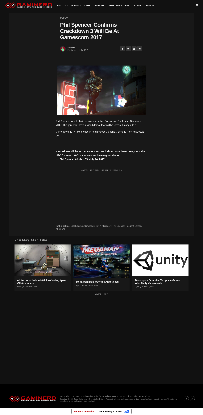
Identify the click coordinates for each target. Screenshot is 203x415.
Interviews (114, 5)
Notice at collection (84, 411)
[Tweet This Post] (128, 48)
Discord (150, 5)
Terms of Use (144, 396)
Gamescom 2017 (92, 226)
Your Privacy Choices (110, 411)
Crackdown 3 (77, 226)
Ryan (72, 48)
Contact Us (77, 396)
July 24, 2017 (97, 159)
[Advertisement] (101, 191)
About (68, 396)
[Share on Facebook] (122, 48)
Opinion (137, 5)
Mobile (87, 5)
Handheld (99, 5)
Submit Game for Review (115, 396)
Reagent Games (133, 226)
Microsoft (107, 226)
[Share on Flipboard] (134, 48)
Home (58, 5)
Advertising (88, 396)
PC (65, 5)
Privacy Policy (132, 396)
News (127, 5)
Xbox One (60, 229)
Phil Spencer (119, 226)
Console (75, 5)
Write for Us (99, 396)
